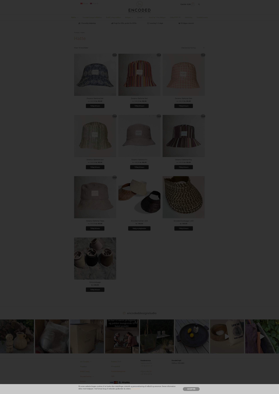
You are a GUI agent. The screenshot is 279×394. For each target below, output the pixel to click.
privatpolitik (135, 389)
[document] (139, 197)
